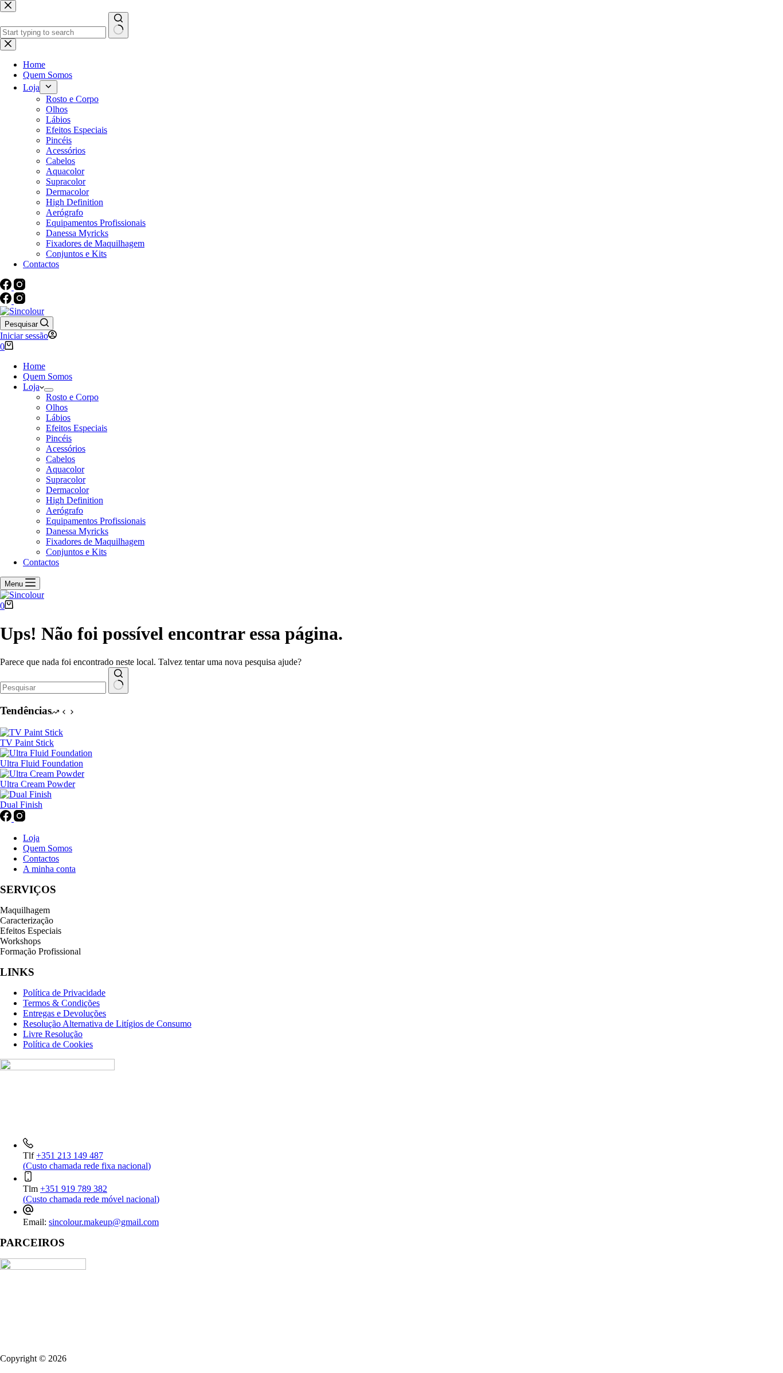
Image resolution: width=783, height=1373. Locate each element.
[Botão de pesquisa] (118, 680)
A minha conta (49, 869)
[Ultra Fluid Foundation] (46, 753)
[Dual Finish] (26, 794)
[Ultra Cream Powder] (42, 774)
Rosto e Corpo (72, 397)
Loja (31, 387)
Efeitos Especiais (76, 428)
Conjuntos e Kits (76, 552)
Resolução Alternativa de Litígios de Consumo (107, 1023)
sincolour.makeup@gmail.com (104, 1222)
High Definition (74, 500)
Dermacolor (67, 490)
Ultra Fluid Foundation (41, 763)
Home (34, 366)
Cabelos (60, 459)
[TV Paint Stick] (31, 732)
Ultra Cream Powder (37, 784)
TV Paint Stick (27, 743)
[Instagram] (19, 301)
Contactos (41, 562)
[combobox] (53, 688)
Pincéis (59, 438)
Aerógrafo (64, 510)
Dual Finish (21, 804)
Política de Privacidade (64, 993)
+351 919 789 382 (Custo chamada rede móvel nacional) (91, 1194)
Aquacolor (65, 469)
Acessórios (65, 448)
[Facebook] (7, 301)
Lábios (58, 418)
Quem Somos (47, 376)
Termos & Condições (61, 1003)
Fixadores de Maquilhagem (95, 541)
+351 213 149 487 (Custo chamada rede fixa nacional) (87, 1161)
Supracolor (65, 479)
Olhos (57, 407)
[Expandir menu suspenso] (48, 390)
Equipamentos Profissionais (96, 521)
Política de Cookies (58, 1044)
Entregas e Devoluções (64, 1013)
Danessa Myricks (77, 531)
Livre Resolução (53, 1034)
